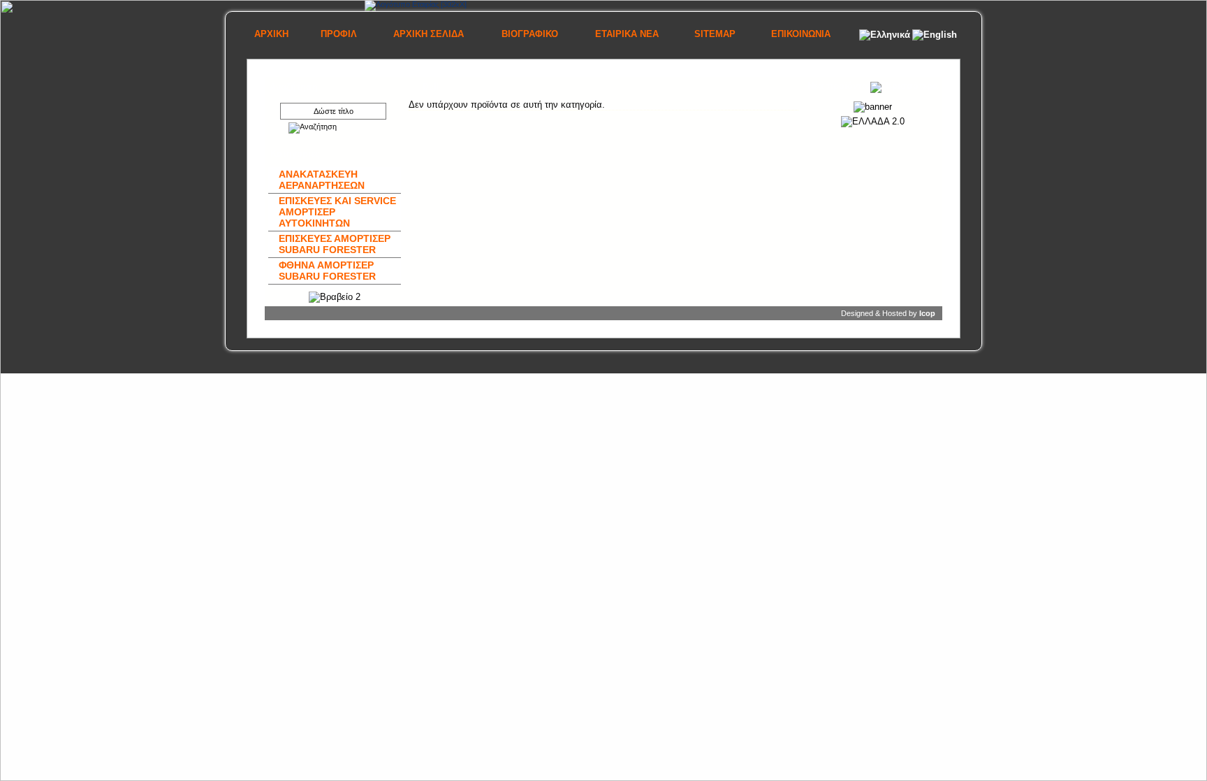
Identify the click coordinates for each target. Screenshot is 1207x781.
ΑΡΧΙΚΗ (271, 34)
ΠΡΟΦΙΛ (339, 34)
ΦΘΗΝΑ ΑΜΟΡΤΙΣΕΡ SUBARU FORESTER (327, 270)
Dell (430, 87)
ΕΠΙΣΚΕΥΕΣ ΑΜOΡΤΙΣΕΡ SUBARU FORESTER (334, 244)
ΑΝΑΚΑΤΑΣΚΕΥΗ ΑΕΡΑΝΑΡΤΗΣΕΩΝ (322, 180)
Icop (927, 313)
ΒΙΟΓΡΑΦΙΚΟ (530, 34)
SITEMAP (715, 34)
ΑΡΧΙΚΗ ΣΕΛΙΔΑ (428, 34)
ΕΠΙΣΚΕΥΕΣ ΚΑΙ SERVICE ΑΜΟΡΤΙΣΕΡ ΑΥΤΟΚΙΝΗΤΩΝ (337, 212)
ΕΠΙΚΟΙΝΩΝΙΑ (801, 34)
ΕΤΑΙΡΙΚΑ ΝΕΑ (627, 34)
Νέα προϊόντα (838, 85)
